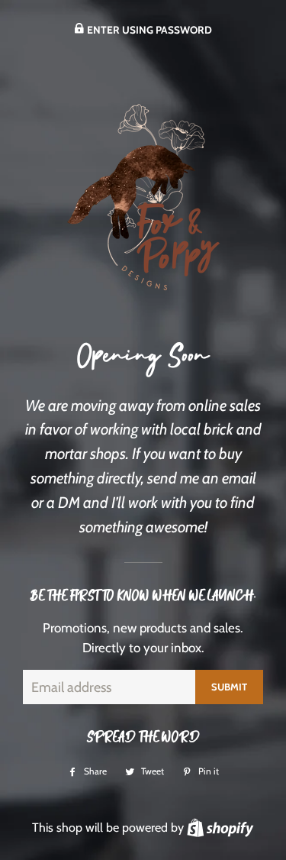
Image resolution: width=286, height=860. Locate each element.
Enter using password (148, 30)
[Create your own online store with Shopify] (220, 827)
